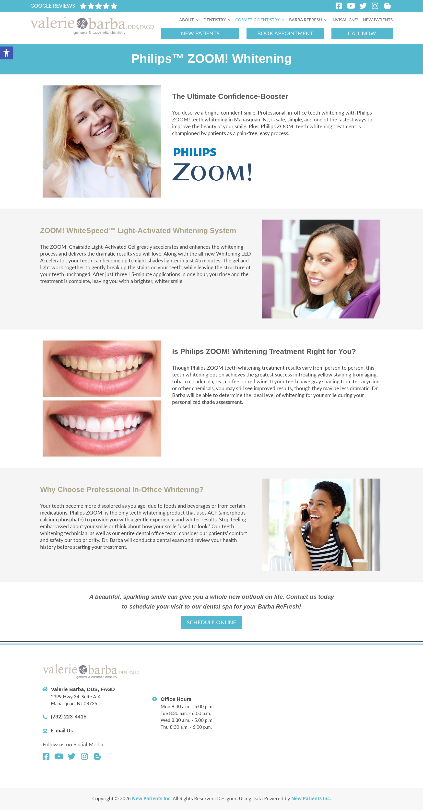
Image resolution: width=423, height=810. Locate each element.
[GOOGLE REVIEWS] (99, 5)
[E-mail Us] (45, 730)
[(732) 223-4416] (45, 717)
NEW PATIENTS (378, 20)
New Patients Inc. (152, 798)
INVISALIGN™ (344, 20)
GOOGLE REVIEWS (52, 6)
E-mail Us (62, 730)
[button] (6, 53)
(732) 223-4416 (68, 716)
